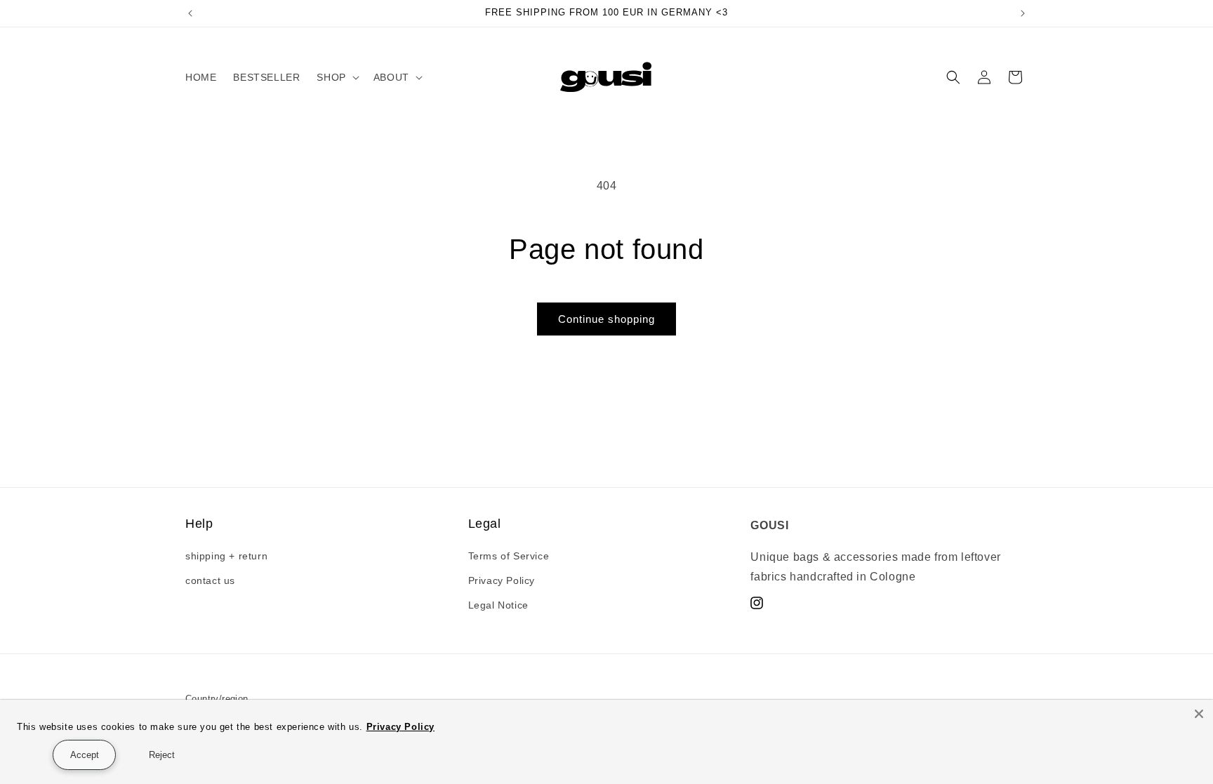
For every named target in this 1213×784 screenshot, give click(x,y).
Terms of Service (509, 556)
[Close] (1199, 714)
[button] (336, 77)
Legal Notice (498, 605)
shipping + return (226, 556)
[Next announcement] (1022, 13)
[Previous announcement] (190, 13)
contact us (210, 580)
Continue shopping (606, 319)
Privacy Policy (501, 580)
